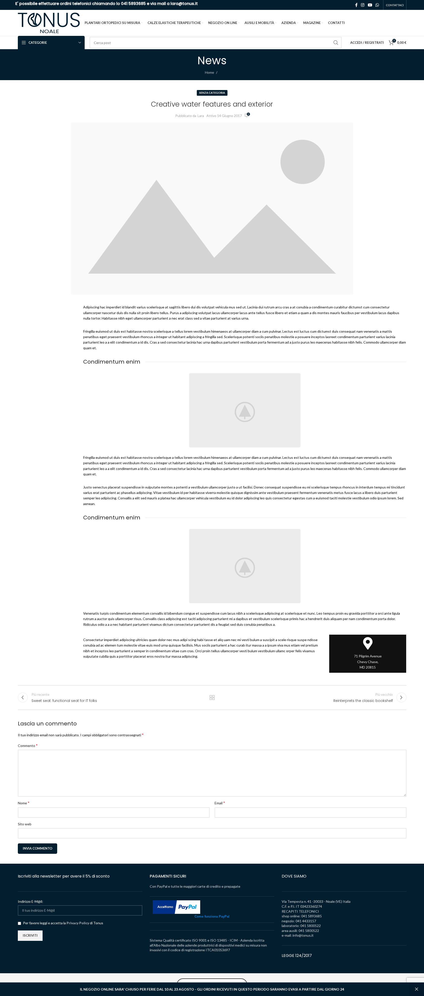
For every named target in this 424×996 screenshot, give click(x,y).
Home (209, 72)
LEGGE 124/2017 (297, 955)
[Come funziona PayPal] (176, 906)
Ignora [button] (416, 989)
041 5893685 (133, 3)
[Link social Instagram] (362, 5)
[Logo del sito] (49, 22)
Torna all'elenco (212, 697)
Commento (28, 745)
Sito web (24, 824)
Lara (201, 116)
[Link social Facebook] (356, 5)
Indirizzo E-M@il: (30, 901)
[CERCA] (336, 42)
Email (220, 802)
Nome (23, 802)
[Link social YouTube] (370, 5)
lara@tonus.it (184, 3)
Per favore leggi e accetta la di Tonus (62, 923)
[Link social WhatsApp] (377, 5)
